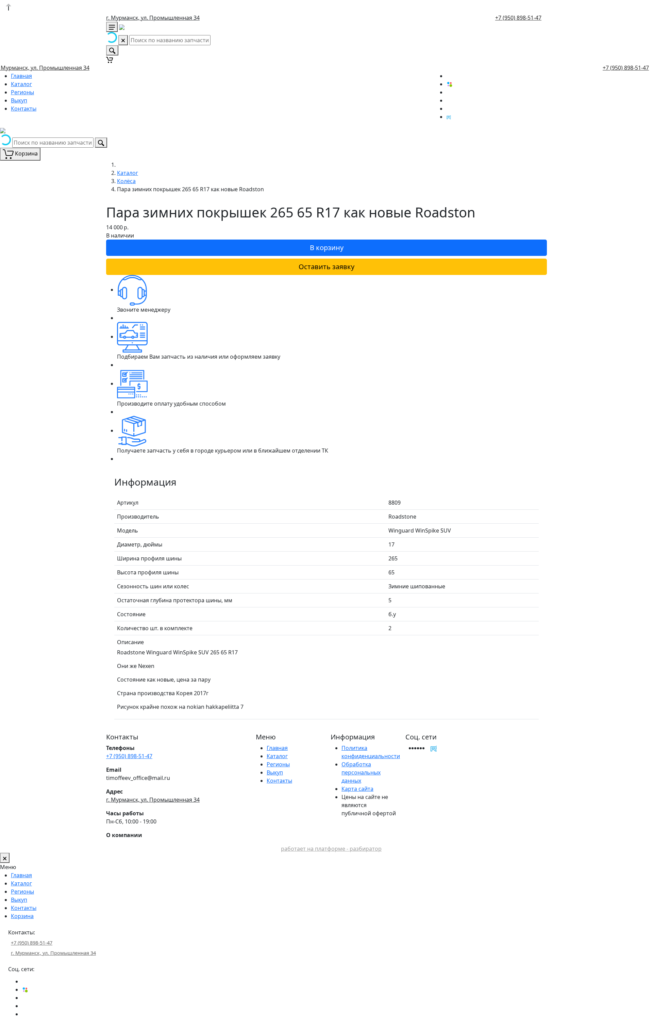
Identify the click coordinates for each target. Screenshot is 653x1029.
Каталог (21, 84)
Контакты (23, 108)
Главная (21, 76)
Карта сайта (357, 789)
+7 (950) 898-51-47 (518, 17)
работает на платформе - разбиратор (331, 848)
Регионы (22, 92)
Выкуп (19, 100)
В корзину (327, 247)
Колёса (126, 181)
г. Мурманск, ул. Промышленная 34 (153, 17)
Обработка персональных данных (361, 772)
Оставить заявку (326, 266)
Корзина (22, 916)
